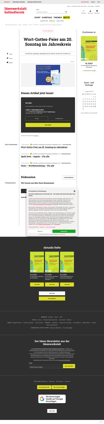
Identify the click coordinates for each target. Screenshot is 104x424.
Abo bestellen (52, 298)
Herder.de (7, 2)
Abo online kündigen (67, 327)
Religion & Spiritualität (34, 2)
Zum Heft (37, 284)
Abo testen (48, 125)
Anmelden (36, 135)
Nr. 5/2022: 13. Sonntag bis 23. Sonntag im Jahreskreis (45, 144)
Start (37, 17)
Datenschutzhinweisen (64, 360)
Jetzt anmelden (69, 366)
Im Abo (37, 118)
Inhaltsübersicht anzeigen (89, 70)
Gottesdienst (55, 322)
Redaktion (97, 6)
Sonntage (47, 17)
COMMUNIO (47, 322)
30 (95, 106)
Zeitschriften (85, 2)
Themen (58, 17)
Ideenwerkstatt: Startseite (11, 24)
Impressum (67, 381)
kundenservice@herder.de (56, 327)
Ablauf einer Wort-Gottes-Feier (80, 6)
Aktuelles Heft (44, 21)
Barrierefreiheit (59, 381)
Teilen (10, 54)
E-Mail (30, 363)
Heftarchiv (52, 21)
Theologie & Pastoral (18, 2)
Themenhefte (60, 21)
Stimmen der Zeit (39, 322)
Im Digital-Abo (59, 118)
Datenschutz (52, 381)
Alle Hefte (52, 293)
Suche (37, 9)
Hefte (66, 17)
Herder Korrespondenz (28, 322)
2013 (30, 24)
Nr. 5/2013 (35, 24)
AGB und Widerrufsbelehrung (40, 381)
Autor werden (91, 6)
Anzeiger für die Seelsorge (65, 322)
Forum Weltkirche (77, 322)
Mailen (11, 62)
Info (98, 2)
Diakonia (94, 322)
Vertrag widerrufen (44, 387)
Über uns (69, 6)
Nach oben (52, 411)
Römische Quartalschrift (52, 325)
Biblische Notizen (86, 322)
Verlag (93, 2)
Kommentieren (68, 177)
